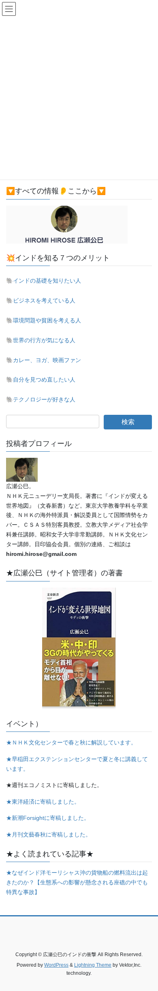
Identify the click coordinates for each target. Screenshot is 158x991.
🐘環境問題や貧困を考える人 (43, 320)
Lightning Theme (92, 965)
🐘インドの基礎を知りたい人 (43, 280)
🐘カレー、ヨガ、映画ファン (43, 360)
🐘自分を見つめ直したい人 (40, 379)
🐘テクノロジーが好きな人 (40, 399)
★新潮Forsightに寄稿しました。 (48, 818)
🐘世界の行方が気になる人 (40, 340)
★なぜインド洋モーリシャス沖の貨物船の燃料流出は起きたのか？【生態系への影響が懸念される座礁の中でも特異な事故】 (77, 882)
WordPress (56, 965)
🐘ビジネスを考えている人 (40, 300)
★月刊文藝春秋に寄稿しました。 (48, 834)
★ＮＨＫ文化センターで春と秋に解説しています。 (71, 742)
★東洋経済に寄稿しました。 (43, 801)
